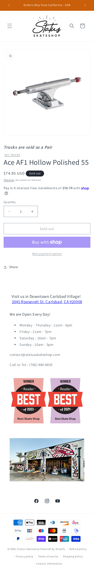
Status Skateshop (28, 549)
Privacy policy (25, 556)
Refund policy (78, 549)
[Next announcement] (85, 5)
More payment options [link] (47, 253)
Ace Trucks (12, 154)
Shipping (9, 180)
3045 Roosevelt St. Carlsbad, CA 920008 (47, 301)
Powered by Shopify (52, 549)
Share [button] (13, 267)
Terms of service (48, 556)
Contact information (49, 563)
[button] (9, 26)
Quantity (10, 202)
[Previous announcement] (9, 5)
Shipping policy (73, 556)
